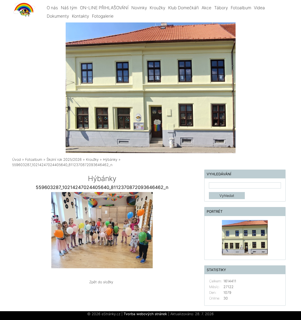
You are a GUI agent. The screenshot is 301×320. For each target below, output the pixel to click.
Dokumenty (58, 16)
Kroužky (157, 7)
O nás (52, 7)
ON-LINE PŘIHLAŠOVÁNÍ (104, 7)
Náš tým (69, 7)
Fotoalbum (241, 7)
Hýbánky (110, 159)
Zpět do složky (101, 282)
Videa (259, 7)
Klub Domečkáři (183, 7)
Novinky (139, 7)
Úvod (16, 159)
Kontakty (80, 16)
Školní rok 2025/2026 (64, 159)
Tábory (221, 7)
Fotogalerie (102, 16)
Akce (206, 7)
